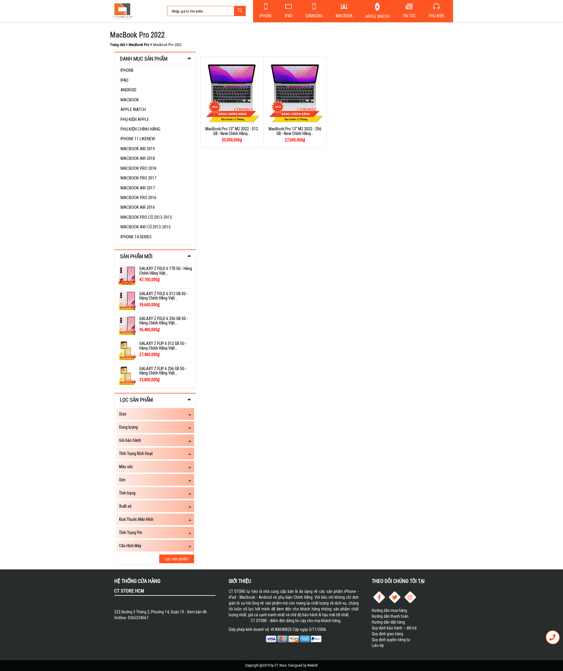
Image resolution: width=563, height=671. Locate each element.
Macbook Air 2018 (138, 158)
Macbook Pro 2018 (138, 168)
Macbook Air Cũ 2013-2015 (145, 227)
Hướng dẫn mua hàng (389, 610)
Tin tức (409, 15)
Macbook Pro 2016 (138, 197)
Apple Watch (377, 16)
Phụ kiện (436, 15)
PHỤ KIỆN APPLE (135, 119)
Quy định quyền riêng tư (391, 639)
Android (128, 90)
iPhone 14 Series (136, 236)
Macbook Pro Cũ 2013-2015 (146, 217)
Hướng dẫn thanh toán (390, 616)
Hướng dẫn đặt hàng (388, 622)
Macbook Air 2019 (138, 148)
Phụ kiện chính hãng (140, 129)
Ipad (289, 15)
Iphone (266, 15)
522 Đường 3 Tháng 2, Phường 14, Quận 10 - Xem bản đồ (160, 612)
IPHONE (127, 70)
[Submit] (240, 11)
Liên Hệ (378, 645)
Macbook (344, 15)
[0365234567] (553, 637)
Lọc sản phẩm (176, 559)
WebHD (312, 665)
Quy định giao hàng (387, 633)
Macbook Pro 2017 (138, 178)
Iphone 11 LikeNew (138, 138)
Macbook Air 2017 (138, 188)
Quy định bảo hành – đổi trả (394, 628)
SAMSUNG (314, 15)
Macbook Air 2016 (138, 207)
